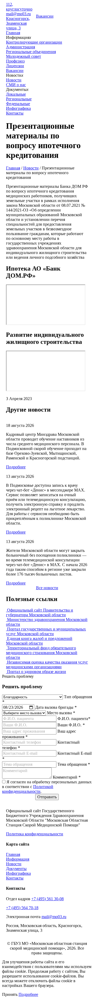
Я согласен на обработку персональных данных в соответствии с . (47, 787)
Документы (16, 868)
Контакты (15, 113)
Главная (13, 32)
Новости (31, 168)
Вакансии (45, 16)
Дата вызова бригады (56, 707)
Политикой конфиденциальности (27, 789)
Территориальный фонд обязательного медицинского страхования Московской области (41, 653)
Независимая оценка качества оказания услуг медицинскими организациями (47, 664)
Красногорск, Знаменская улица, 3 (18, 23)
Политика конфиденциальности (34, 834)
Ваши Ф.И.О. (71, 725)
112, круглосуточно (19, 6)
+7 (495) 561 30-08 (47, 899)
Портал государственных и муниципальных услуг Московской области (46, 631)
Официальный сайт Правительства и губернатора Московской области (39, 612)
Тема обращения (73, 764)
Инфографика (18, 108)
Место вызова (61, 713)
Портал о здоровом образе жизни (36, 671)
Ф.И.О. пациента (73, 718)
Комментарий (66, 777)
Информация (17, 859)
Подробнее (16, 467)
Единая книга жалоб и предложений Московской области (39, 640)
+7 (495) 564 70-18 (22, 907)
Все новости (47, 588)
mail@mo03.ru (18, 14)
